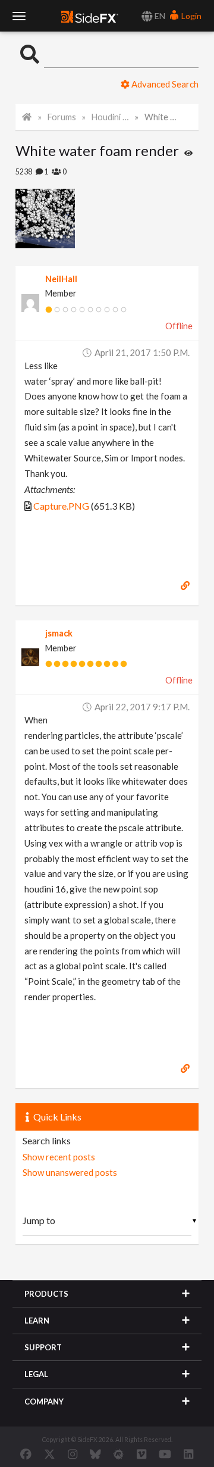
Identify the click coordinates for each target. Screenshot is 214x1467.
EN (159, 16)
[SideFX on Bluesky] (95, 1454)
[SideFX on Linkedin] (188, 1454)
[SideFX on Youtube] (165, 1454)
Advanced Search (164, 84)
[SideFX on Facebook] (26, 1454)
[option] (61, 218)
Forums (62, 117)
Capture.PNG (61, 505)
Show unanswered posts (70, 1172)
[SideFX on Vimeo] (141, 1454)
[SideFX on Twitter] (49, 1454)
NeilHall (61, 279)
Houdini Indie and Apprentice (111, 117)
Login (191, 16)
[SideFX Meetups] (118, 1454)
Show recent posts (59, 1156)
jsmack (59, 633)
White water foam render (163, 117)
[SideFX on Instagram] (72, 1454)
